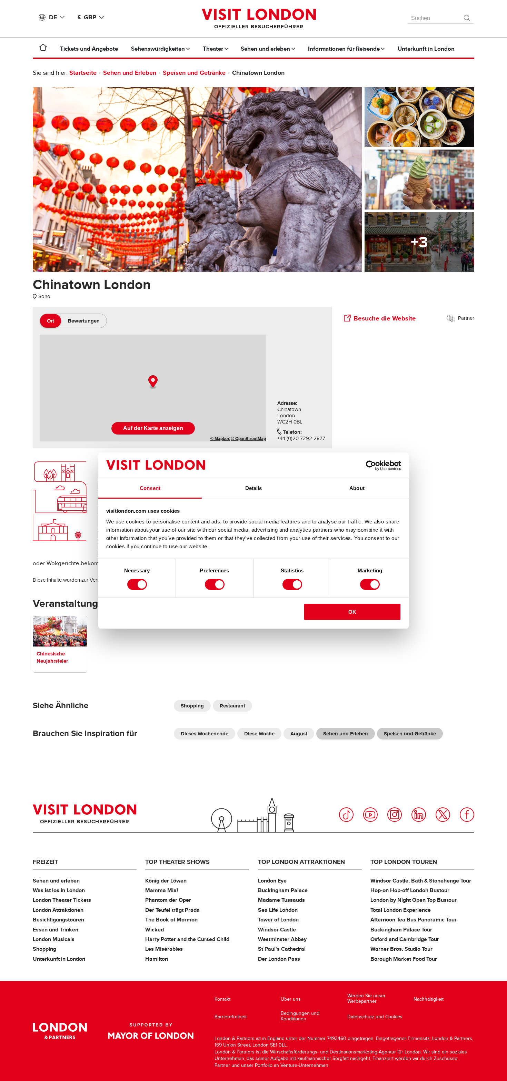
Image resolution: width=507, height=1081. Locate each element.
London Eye (272, 881)
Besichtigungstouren (58, 920)
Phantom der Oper (168, 900)
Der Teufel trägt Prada (172, 910)
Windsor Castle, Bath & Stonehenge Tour (420, 881)
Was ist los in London (59, 890)
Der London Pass (279, 959)
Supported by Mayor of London (151, 1031)
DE (53, 17)
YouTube (370, 814)
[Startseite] (43, 48)
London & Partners (60, 1031)
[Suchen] (467, 16)
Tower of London (278, 920)
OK (352, 612)
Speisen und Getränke (194, 72)
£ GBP (87, 17)
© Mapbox (220, 438)
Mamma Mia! (161, 890)
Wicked (154, 930)
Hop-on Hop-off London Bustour (409, 890)
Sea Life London (278, 910)
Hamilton (156, 959)
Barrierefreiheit (231, 1016)
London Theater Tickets (62, 900)
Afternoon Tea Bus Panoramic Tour (413, 920)
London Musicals (53, 939)
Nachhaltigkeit (429, 999)
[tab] (50, 321)
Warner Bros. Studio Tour (401, 949)
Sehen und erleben (56, 881)
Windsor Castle (277, 930)
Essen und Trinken (55, 930)
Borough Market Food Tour (403, 959)
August (298, 733)
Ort (50, 321)
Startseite (83, 72)
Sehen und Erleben (129, 72)
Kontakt (222, 999)
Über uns (291, 999)
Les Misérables (164, 949)
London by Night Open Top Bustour (413, 900)
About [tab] (357, 488)
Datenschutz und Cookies (374, 1016)
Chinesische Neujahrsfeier (52, 657)
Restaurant (232, 706)
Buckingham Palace (283, 890)
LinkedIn (418, 814)
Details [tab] (253, 488)
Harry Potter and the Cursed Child (187, 939)
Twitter (443, 814)
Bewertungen (84, 321)
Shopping (192, 706)
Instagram (394, 814)
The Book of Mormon (171, 920)
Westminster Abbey (282, 939)
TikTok (346, 814)
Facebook (467, 814)
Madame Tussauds (281, 900)
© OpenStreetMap (248, 438)
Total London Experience (400, 910)
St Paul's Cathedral (282, 949)
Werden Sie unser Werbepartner (366, 998)
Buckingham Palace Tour (401, 930)
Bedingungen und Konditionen (300, 1016)
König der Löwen (166, 881)
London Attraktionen (58, 910)
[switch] (215, 584)
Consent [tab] (150, 488)
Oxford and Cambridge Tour (404, 939)
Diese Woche (259, 733)
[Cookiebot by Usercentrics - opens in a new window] (371, 465)
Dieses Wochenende (204, 733)
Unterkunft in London (59, 959)
